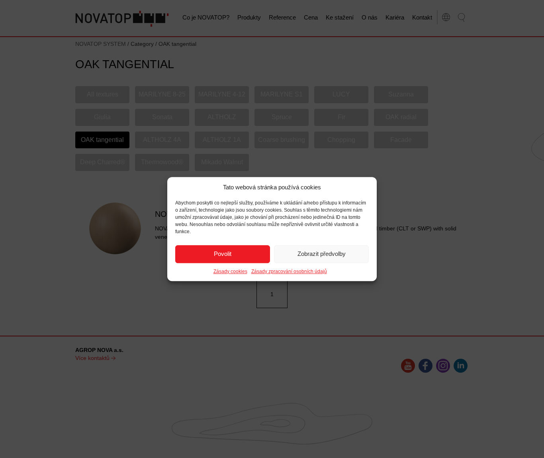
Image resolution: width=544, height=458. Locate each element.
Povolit (222, 254)
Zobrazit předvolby (321, 254)
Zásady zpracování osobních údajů (289, 271)
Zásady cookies (230, 271)
